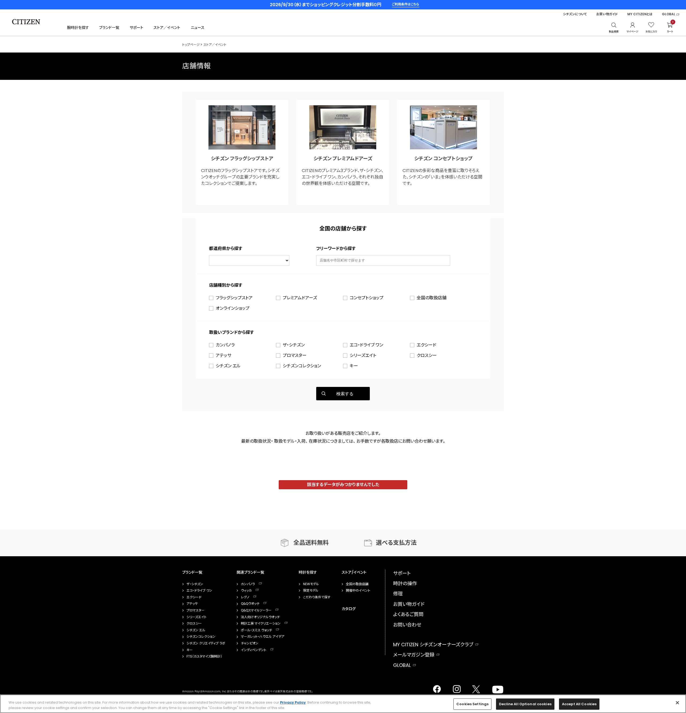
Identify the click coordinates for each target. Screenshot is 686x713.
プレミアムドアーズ (300, 298)
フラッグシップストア (234, 298)
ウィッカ (246, 590)
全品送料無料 (311, 543)
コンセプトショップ (366, 298)
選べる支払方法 (396, 543)
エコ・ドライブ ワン (366, 345)
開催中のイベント (358, 590)
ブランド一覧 (109, 27)
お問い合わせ (407, 625)
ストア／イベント (167, 27)
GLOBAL (668, 14)
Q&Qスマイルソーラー (256, 610)
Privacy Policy (293, 702)
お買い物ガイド (607, 14)
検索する (344, 393)
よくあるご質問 (408, 614)
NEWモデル (311, 584)
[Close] (677, 703)
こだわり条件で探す (316, 597)
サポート (136, 27)
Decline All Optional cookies (525, 704)
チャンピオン (249, 643)
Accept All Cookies (579, 704)
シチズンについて (575, 14)
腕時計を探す (78, 27)
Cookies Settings (472, 704)
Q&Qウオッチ (250, 604)
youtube (495, 687)
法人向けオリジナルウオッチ (260, 617)
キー (354, 366)
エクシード (426, 345)
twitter (474, 687)
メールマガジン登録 (413, 655)
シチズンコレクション (302, 366)
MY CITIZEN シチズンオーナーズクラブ (433, 644)
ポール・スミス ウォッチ (256, 630)
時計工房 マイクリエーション (261, 623)
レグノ (245, 597)
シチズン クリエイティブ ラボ (206, 643)
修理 (398, 594)
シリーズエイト (363, 355)
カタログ (349, 608)
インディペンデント (253, 650)
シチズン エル (228, 366)
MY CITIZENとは (640, 14)
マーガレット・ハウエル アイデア (262, 636)
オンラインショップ (232, 308)
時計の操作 (405, 583)
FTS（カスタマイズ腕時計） (204, 656)
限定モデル (310, 590)
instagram (455, 687)
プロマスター (295, 355)
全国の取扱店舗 (431, 298)
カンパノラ (225, 345)
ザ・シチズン (294, 345)
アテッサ (223, 355)
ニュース (197, 27)
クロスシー (427, 355)
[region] (343, 704)
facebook (436, 687)
